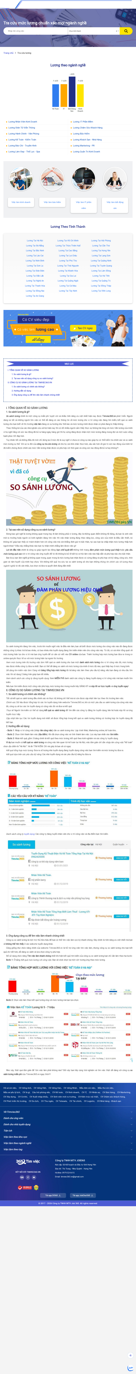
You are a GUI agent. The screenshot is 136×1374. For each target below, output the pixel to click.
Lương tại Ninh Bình (35, 260)
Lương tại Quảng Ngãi (68, 280)
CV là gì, (26, 1092)
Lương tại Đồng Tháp (101, 285)
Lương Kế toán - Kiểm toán (22, 139)
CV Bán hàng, (109, 1092)
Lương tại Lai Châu (68, 255)
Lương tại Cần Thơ (101, 245)
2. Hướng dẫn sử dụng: (21, 390)
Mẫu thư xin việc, (106, 1088)
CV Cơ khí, (23, 1097)
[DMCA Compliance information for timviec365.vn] (36, 1187)
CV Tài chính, (75, 1101)
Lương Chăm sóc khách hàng (88, 127)
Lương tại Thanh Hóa (35, 285)
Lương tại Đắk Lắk (35, 275)
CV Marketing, (124, 1092)
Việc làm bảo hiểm (52, 202)
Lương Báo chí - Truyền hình (22, 145)
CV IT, (84, 1092)
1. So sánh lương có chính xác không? (28, 386)
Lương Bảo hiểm (81, 133)
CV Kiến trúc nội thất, (88, 1097)
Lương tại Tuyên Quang (101, 265)
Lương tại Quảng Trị (101, 280)
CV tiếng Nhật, (70, 1088)
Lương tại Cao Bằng (68, 250)
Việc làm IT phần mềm (83, 205)
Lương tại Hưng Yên (101, 250)
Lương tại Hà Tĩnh (101, 275)
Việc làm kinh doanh (21, 202)
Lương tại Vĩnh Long (101, 290)
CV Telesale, (61, 1101)
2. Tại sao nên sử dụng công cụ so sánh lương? (32, 378)
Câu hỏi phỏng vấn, (41, 1092)
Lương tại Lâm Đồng (101, 270)
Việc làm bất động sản (115, 205)
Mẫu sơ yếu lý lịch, (12, 1092)
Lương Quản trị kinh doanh (86, 151)
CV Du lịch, (34, 1101)
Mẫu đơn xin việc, (87, 1088)
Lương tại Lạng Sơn (101, 255)
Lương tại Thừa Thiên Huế (68, 245)
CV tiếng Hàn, (55, 1088)
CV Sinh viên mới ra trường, (63, 1097)
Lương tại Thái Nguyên (68, 265)
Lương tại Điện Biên (35, 270)
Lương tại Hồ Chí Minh (67, 240)
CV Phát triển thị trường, (15, 1101)
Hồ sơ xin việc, (10, 1088)
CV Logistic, (89, 1101)
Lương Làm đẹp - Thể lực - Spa (24, 151)
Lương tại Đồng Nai (35, 290)
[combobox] (94, 31)
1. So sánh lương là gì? (21, 374)
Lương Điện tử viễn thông (21, 127)
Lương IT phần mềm (83, 121)
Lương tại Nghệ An (35, 280)
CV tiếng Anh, (25, 1088)
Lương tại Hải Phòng (101, 240)
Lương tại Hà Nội (35, 240)
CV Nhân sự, (95, 1092)
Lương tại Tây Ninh (68, 290)
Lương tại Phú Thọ (68, 260)
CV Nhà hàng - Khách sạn (109, 1101)
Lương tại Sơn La (35, 265)
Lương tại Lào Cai (35, 255)
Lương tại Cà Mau (68, 285)
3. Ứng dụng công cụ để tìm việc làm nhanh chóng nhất (36, 395)
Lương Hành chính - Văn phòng (23, 133)
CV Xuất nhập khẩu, (39, 1097)
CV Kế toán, (57, 1092)
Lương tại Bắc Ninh (35, 250)
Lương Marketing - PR (84, 145)
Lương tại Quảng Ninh (101, 260)
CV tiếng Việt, (40, 1088)
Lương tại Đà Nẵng (35, 245)
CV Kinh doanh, (72, 1092)
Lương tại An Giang (35, 296)
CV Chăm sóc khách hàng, (113, 1097)
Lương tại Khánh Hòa (68, 270)
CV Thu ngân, (47, 1101)
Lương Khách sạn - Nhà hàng (87, 139)
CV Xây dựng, (9, 1097)
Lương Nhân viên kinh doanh (22, 121)
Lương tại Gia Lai (68, 275)
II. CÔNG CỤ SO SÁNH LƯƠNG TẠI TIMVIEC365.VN (30, 382)
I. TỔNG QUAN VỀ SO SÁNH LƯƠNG (23, 370)
